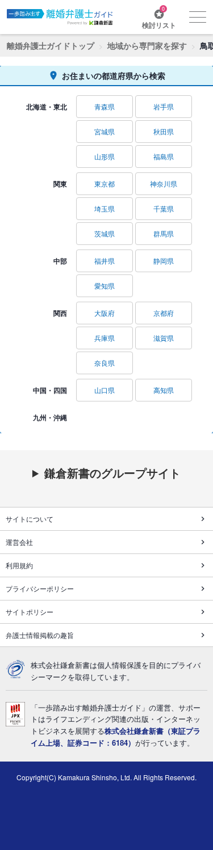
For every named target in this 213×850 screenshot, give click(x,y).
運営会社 (19, 542)
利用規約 (19, 565)
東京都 (104, 183)
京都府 (163, 313)
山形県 (104, 156)
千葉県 (163, 208)
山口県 (104, 390)
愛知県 (104, 285)
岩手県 (163, 106)
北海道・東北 (46, 107)
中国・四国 (50, 390)
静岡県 (163, 260)
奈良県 (104, 362)
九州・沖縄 (50, 417)
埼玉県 (104, 208)
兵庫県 (104, 337)
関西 (60, 313)
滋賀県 (163, 337)
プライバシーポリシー (40, 588)
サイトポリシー (29, 611)
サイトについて (29, 518)
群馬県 (163, 233)
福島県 (163, 156)
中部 (60, 261)
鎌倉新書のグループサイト (112, 473)
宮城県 (104, 131)
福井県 (104, 260)
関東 (60, 184)
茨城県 (104, 233)
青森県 (104, 106)
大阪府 (104, 313)
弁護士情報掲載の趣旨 (40, 635)
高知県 (163, 390)
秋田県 (163, 131)
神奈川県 (163, 183)
